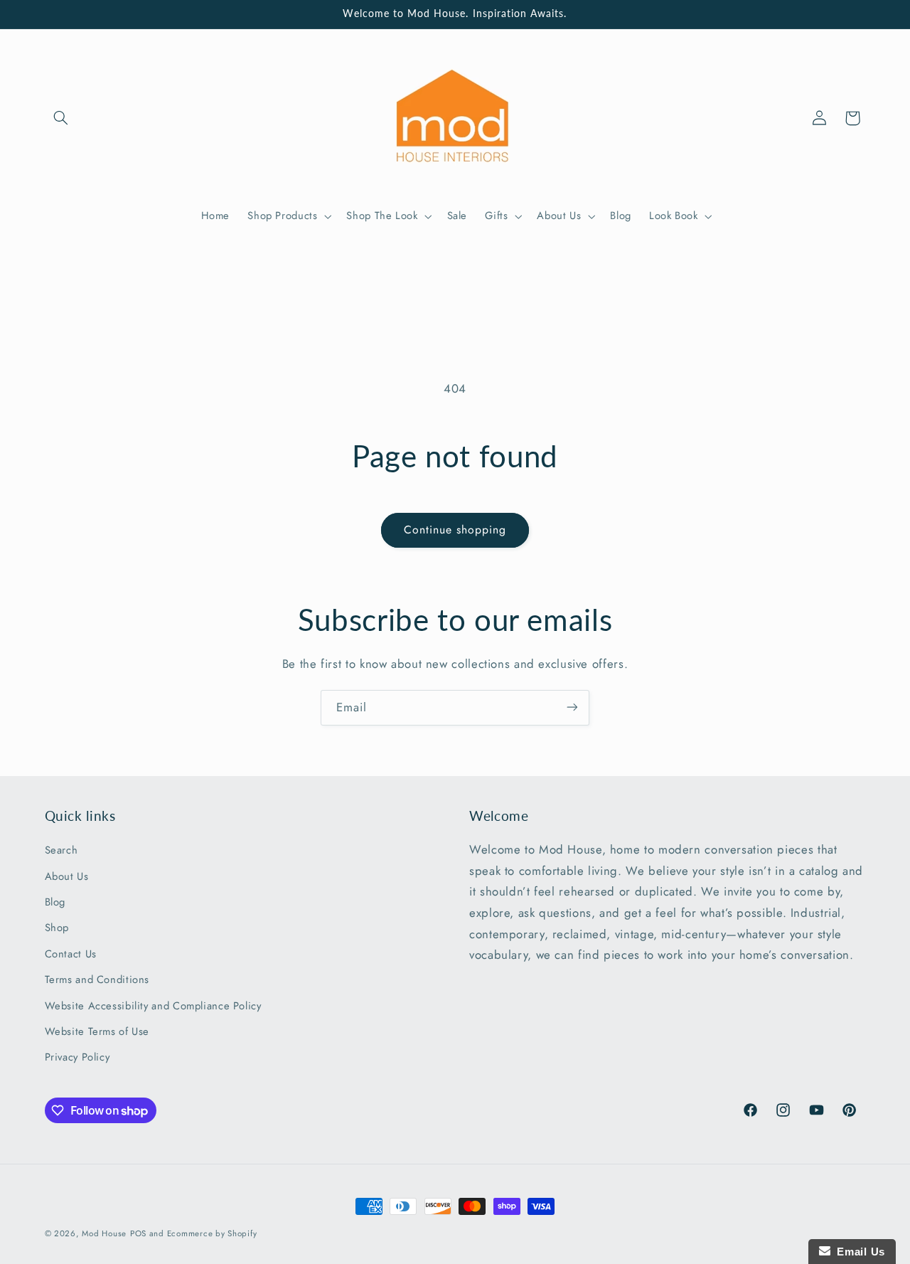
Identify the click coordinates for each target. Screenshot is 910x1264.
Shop (57, 928)
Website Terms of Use (97, 1031)
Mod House (104, 1233)
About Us (67, 876)
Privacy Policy (77, 1058)
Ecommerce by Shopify (212, 1233)
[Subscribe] (572, 707)
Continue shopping (455, 529)
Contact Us (71, 954)
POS (138, 1233)
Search (61, 851)
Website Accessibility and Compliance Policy (153, 1006)
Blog (55, 902)
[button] (61, 118)
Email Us (857, 1252)
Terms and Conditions (97, 980)
